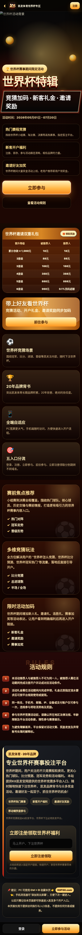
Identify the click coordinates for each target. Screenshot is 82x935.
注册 (74, 5)
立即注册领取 (41, 856)
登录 (21, 929)
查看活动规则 (36, 203)
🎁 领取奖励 (68, 233)
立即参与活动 (61, 929)
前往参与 (41, 322)
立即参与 (36, 187)
